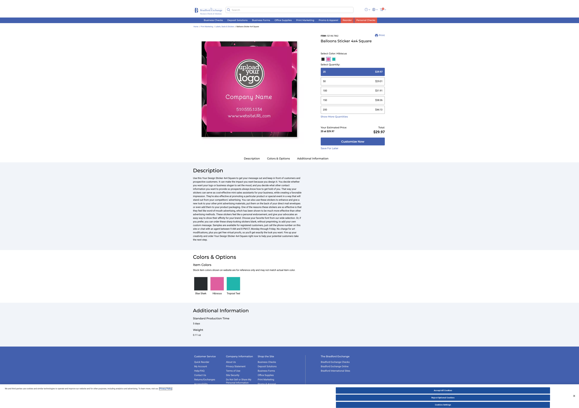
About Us (231, 362)
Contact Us (200, 375)
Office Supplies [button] (283, 20)
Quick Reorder (201, 362)
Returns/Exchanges (204, 379)
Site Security (232, 375)
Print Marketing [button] (305, 20)
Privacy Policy (165, 389)
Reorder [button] (347, 20)
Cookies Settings (443, 405)
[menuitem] (213, 20)
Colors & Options (278, 158)
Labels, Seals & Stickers (224, 27)
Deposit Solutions (267, 366)
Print (382, 35)
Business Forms (266, 370)
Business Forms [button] (261, 20)
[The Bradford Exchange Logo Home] (208, 10)
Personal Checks (365, 20)
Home (195, 27)
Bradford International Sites (335, 370)
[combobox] (289, 10)
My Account (200, 366)
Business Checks (267, 362)
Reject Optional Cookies (442, 398)
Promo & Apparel (267, 383)
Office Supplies (266, 375)
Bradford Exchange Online (334, 366)
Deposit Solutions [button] (237, 20)
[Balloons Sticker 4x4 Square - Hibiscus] (249, 89)
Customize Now (352, 141)
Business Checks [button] (213, 20)
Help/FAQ (199, 370)
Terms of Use (233, 370)
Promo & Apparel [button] (328, 20)
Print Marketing (207, 27)
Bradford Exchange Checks (335, 362)
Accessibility (201, 383)
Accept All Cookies (443, 390)
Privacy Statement (235, 366)
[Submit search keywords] (228, 9)
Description (252, 158)
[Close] (574, 396)
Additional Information (313, 158)
